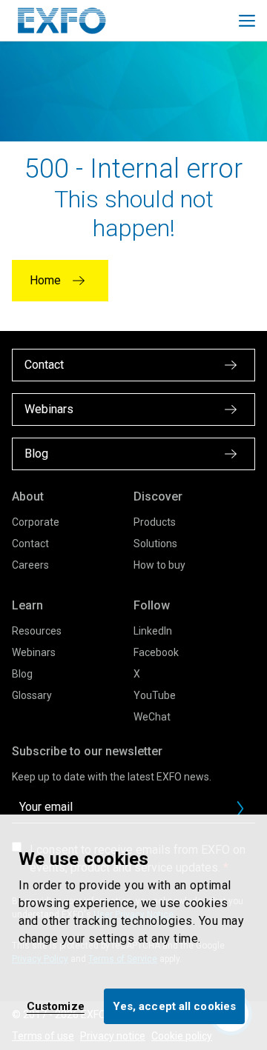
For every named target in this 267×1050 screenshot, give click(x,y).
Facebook (156, 652)
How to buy (159, 565)
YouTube (155, 695)
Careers (30, 565)
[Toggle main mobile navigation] (247, 20)
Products (155, 522)
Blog (22, 674)
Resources (37, 631)
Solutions (155, 543)
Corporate (35, 522)
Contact (30, 543)
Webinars (34, 652)
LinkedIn (153, 631)
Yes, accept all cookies (174, 1006)
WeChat (152, 717)
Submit (240, 808)
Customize (56, 1006)
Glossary (32, 695)
